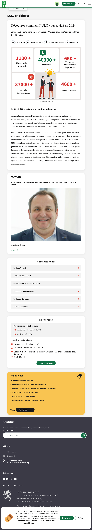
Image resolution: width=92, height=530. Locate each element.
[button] (83, 435)
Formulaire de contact (22, 276)
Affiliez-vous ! (68, 4)
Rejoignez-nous (25, 410)
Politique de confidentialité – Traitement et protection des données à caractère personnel (37, 520)
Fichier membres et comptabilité (26, 283)
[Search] (84, 3)
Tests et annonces (20, 307)
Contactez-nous (46, 363)
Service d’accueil (19, 268)
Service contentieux (21, 299)
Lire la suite (15, 250)
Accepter (68, 518)
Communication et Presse (23, 291)
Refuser (81, 518)
